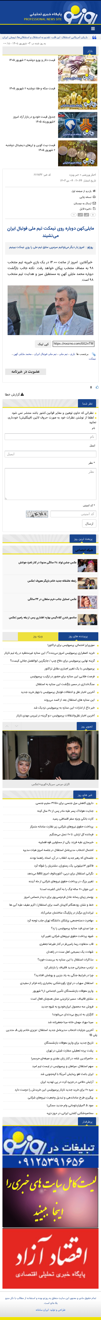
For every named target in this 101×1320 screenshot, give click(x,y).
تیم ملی (63, 353)
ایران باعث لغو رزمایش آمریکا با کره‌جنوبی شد (66, 1074)
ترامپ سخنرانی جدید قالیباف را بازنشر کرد (68, 967)
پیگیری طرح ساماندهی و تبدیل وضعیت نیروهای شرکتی (60, 1097)
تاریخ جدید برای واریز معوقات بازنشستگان (68, 1042)
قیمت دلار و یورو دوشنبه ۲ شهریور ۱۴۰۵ (32, 60)
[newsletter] (25, 372)
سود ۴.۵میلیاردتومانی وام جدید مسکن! (70, 1105)
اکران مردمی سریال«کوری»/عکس (51, 784)
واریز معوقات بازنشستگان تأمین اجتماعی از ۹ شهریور (63, 991)
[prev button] (16, 726)
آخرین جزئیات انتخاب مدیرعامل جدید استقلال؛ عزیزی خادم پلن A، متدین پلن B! (51, 1033)
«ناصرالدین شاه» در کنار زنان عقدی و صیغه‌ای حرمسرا (62, 1058)
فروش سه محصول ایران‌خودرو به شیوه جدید (67, 1006)
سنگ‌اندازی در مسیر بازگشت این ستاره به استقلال (65, 684)
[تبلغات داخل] (50, 1147)
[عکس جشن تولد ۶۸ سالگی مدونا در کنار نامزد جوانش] (87, 565)
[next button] (7, 726)
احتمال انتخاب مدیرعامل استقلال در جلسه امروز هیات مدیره (58, 850)
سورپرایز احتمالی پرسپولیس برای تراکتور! (71, 645)
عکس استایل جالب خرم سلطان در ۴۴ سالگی (52, 599)
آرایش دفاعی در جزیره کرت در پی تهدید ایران (66, 1082)
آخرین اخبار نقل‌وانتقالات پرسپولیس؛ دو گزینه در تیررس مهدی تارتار (55, 715)
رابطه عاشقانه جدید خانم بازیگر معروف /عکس (51, 581)
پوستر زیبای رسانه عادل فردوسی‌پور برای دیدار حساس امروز (58, 897)
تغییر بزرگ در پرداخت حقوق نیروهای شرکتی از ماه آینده (61, 881)
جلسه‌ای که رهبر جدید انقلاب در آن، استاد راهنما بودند (61, 858)
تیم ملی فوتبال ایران (45, 353)
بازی (72, 353)
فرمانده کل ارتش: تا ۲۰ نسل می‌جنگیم (71, 834)
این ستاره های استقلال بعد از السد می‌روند (69, 700)
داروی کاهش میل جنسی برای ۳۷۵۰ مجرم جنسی (64, 803)
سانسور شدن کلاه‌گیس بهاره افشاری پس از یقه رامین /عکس (42, 618)
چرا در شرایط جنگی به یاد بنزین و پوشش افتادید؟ (63, 975)
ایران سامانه (42, 1310)
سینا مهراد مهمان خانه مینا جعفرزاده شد (70, 1022)
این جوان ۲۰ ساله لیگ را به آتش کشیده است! (66, 889)
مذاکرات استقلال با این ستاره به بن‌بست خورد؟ (65, 959)
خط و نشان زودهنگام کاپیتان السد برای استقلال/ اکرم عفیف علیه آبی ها (51, 905)
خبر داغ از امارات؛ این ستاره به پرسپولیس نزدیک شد (64, 707)
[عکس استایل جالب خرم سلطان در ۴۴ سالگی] (87, 602)
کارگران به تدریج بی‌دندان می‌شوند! (72, 1014)
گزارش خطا (13, 394)
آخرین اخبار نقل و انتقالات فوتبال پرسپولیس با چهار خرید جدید (58, 692)
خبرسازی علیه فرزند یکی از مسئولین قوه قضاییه (65, 842)
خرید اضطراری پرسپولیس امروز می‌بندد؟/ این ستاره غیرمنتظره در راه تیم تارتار (49, 653)
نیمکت (92, 358)
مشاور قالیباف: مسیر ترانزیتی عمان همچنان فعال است (62, 998)
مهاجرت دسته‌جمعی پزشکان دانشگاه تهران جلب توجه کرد (60, 920)
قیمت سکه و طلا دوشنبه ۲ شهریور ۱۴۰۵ (32, 88)
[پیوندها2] (50, 1198)
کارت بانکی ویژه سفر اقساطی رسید (72, 818)
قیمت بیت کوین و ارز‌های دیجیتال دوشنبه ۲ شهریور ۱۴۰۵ (30, 148)
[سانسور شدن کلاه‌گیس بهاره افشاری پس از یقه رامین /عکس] (87, 620)
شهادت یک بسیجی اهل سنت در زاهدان (69, 951)
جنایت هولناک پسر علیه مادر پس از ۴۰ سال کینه (65, 811)
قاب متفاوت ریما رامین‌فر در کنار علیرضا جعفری (66, 944)
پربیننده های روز (78, 636)
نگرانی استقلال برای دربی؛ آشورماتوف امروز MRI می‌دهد (60, 873)
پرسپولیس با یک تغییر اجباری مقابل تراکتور (70, 668)
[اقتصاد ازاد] (50, 1258)
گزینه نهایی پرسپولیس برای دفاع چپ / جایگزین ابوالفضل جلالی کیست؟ (52, 660)
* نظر (91, 462)
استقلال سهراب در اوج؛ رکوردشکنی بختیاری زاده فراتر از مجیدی (56, 983)
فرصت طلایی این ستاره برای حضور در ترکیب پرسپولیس (62, 676)
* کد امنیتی (89, 505)
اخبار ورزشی (89, 174)
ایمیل (92, 445)
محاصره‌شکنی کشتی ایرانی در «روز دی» (70, 1113)
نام (93, 428)
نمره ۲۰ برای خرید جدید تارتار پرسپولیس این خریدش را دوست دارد (54, 1089)
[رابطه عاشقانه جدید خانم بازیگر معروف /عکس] (87, 583)
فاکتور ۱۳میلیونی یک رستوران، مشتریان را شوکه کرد (63, 865)
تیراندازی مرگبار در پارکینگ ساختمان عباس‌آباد (67, 912)
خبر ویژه (74, 174)
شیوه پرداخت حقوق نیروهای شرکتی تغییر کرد (67, 936)
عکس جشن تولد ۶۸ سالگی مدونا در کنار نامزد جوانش (47, 563)
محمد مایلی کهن (22, 353)
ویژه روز (38, 636)
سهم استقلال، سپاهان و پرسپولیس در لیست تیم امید (62, 1066)
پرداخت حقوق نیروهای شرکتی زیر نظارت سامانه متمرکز (61, 826)
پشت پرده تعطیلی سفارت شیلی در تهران (69, 1050)
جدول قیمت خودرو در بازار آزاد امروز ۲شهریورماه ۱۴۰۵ (34, 119)
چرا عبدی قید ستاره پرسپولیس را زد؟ (72, 928)
